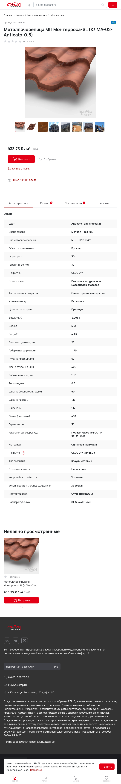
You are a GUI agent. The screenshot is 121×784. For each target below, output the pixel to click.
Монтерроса (57, 15)
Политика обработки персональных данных (29, 741)
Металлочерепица (37, 15)
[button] (112, 5)
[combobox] (70, 5)
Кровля (20, 15)
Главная (8, 15)
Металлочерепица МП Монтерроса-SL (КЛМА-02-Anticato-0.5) (20, 583)
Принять (107, 766)
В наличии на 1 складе (24, 179)
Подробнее (36, 769)
